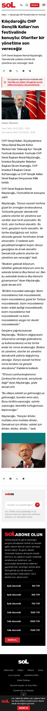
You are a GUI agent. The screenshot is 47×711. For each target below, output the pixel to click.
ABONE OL (34, 5)
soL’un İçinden (14, 675)
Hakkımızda (8, 670)
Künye (40, 670)
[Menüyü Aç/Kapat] (43, 5)
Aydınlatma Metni (31, 675)
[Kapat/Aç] (23, 693)
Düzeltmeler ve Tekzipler (23, 690)
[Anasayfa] (23, 661)
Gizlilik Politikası (23, 680)
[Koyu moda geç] (22, 5)
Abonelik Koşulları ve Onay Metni (23, 685)
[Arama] (27, 5)
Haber (4, 15)
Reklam (31, 670)
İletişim (20, 670)
